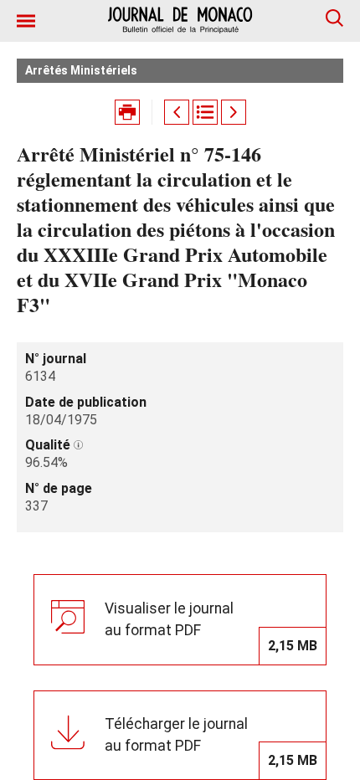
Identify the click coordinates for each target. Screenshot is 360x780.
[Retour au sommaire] (205, 112)
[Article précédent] (176, 112)
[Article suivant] (233, 112)
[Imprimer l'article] (127, 112)
